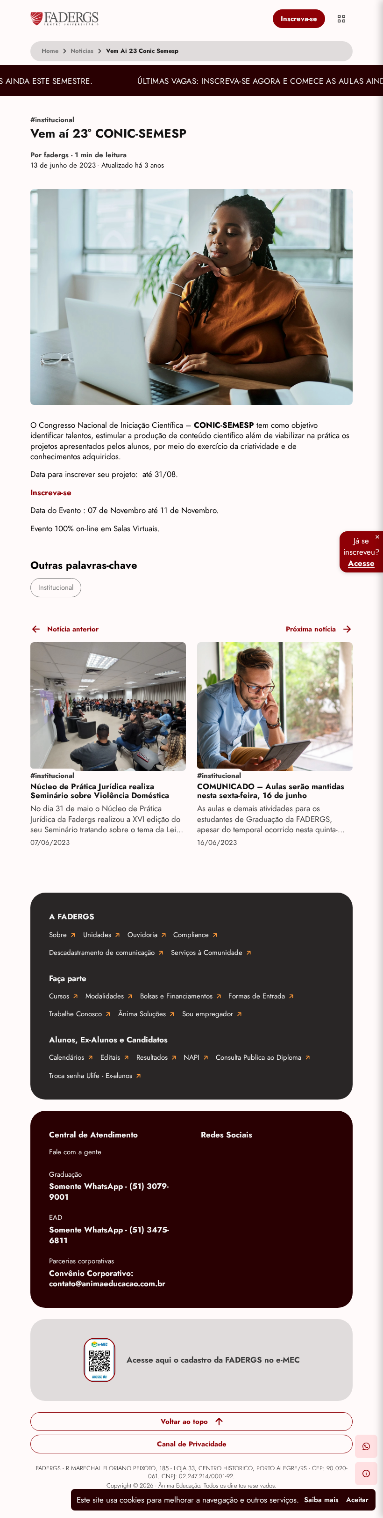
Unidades (97, 935)
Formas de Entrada (256, 996)
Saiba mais (321, 1500)
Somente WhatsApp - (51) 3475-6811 (109, 1235)
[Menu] (341, 18)
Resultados (152, 1057)
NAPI (191, 1057)
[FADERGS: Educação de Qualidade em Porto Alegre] (149, 18)
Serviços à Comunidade (206, 952)
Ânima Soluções (142, 1014)
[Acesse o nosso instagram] (247, 1157)
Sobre (58, 935)
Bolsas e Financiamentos (176, 996)
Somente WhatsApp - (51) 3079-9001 (109, 1191)
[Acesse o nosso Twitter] (322, 1157)
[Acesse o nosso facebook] (210, 1157)
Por (78, 155)
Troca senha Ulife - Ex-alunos (90, 1076)
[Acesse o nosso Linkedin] (285, 1157)
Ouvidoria (142, 935)
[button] (366, 1446)
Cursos (59, 996)
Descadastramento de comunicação (102, 952)
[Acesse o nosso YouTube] (210, 1187)
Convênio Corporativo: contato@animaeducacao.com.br (107, 1278)
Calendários (66, 1057)
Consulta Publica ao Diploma (258, 1057)
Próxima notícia (311, 629)
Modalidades (104, 996)
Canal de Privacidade (192, 1444)
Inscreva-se (299, 19)
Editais (110, 1057)
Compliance (191, 935)
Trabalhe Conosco (75, 1014)
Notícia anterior (73, 629)
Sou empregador (207, 1014)
